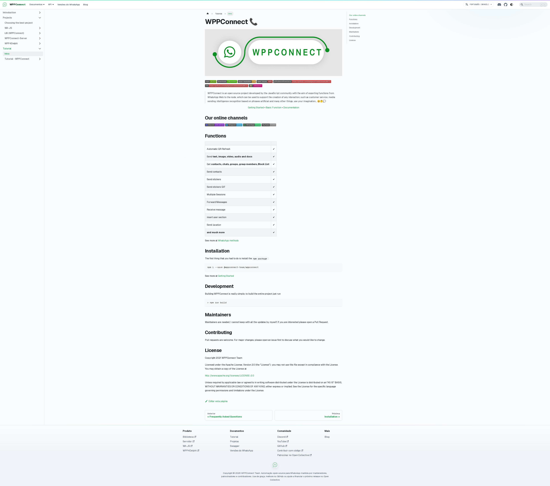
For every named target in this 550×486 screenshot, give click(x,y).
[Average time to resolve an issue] (247, 82)
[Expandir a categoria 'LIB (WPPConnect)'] (40, 33)
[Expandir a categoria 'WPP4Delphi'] (40, 43)
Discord (281, 436)
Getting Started (256, 107)
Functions (353, 19)
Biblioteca (188, 436)
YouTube (281, 441)
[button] (22, 48)
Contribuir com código (288, 450)
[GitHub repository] (505, 4)
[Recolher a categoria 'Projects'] (40, 17)
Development (354, 27)
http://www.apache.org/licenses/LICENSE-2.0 (229, 375)
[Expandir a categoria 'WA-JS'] (40, 28)
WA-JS (186, 446)
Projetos (234, 441)
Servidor (187, 441)
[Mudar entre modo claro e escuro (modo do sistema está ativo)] (511, 4)
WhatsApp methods (228, 240)
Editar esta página (218, 401)
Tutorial (234, 436)
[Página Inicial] (207, 13)
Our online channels (357, 15)
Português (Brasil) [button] (479, 4)
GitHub (281, 446)
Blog (85, 4)
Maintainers (354, 32)
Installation (354, 23)
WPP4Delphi (190, 450)
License (352, 40)
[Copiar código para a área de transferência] (338, 267)
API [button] (50, 4)
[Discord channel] (499, 4)
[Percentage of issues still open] (265, 82)
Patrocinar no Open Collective (293, 455)
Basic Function (273, 107)
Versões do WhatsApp (68, 4)
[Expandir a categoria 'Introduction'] (40, 12)
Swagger (234, 446)
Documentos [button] (36, 4)
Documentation (291, 107)
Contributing (354, 36)
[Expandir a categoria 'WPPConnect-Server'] (40, 38)
